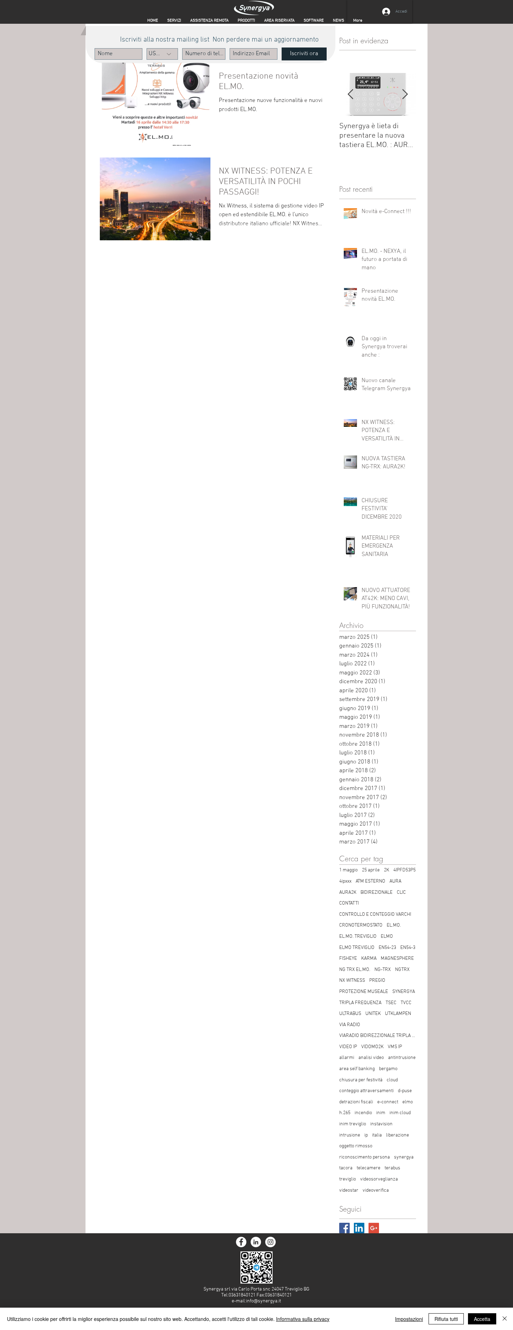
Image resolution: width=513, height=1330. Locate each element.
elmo (407, 1102)
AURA (395, 881)
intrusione (349, 1135)
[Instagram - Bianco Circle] (270, 1242)
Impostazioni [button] (409, 1318)
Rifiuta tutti (446, 1318)
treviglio (347, 1179)
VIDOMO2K (372, 1047)
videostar (348, 1190)
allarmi (346, 1058)
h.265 (344, 1113)
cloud (392, 1080)
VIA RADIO (349, 1025)
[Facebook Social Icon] (344, 1228)
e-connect (387, 1102)
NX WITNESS (352, 981)
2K (386, 870)
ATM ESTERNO (370, 881)
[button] (279, 21)
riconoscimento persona (364, 1157)
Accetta (482, 1318)
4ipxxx (345, 881)
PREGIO (377, 981)
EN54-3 (407, 948)
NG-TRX (382, 970)
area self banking (357, 1069)
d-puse (405, 1091)
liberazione (397, 1135)
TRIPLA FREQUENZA (360, 1003)
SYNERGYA (403, 992)
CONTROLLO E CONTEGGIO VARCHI (375, 915)
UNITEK (373, 1014)
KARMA (369, 959)
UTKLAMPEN (398, 1014)
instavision (381, 1124)
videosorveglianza (379, 1179)
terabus (392, 1168)
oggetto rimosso (355, 1146)
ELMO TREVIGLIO (356, 948)
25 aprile (371, 870)
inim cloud (400, 1113)
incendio (363, 1113)
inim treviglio (352, 1124)
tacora (345, 1168)
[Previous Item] (350, 94)
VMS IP (395, 1047)
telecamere (368, 1168)
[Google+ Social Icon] (374, 1228)
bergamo (388, 1069)
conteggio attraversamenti (366, 1091)
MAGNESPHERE (397, 959)
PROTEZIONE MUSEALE (363, 992)
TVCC (406, 1003)
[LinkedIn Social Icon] (359, 1228)
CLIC (401, 893)
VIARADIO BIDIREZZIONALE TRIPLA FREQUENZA (377, 1036)
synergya (404, 1157)
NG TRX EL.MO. (354, 970)
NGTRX (402, 970)
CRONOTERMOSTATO (360, 925)
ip (366, 1135)
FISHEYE (348, 959)
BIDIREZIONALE (376, 893)
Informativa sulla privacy (302, 1318)
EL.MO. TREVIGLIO (358, 937)
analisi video (371, 1058)
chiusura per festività (360, 1080)
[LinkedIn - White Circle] (256, 1242)
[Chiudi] (504, 1318)
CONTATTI (349, 903)
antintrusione (402, 1058)
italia (377, 1135)
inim (380, 1113)
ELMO (387, 937)
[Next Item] (405, 94)
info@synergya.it (263, 1301)
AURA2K (347, 893)
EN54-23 (387, 948)
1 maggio (348, 870)
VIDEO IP (348, 1047)
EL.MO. (394, 925)
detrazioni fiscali (356, 1102)
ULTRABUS (350, 1014)
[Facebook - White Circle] (241, 1242)
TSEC (391, 1003)
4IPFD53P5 (404, 870)
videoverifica (376, 1190)
